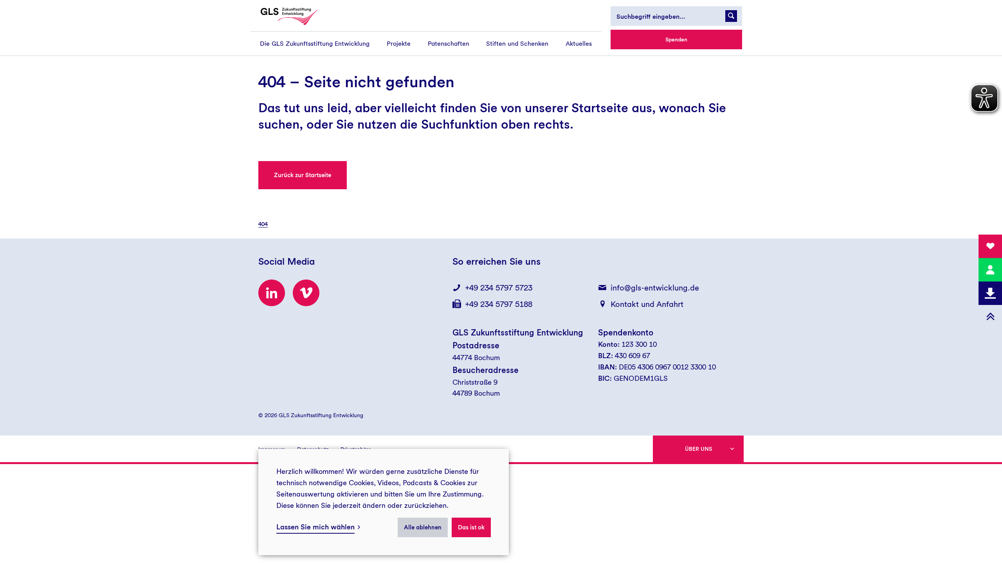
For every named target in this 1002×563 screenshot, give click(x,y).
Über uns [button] (698, 449)
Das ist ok (471, 527)
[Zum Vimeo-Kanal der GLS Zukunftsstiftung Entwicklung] (306, 293)
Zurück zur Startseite (302, 175)
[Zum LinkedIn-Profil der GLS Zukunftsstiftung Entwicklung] (271, 293)
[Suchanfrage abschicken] (731, 16)
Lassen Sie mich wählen (315, 527)
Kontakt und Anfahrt (647, 304)
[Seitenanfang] (990, 316)
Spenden (676, 39)
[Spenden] (990, 246)
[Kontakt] (990, 270)
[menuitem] (314, 43)
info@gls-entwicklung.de (655, 287)
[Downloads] (990, 293)
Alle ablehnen (423, 527)
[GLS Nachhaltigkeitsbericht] (296, 16)
